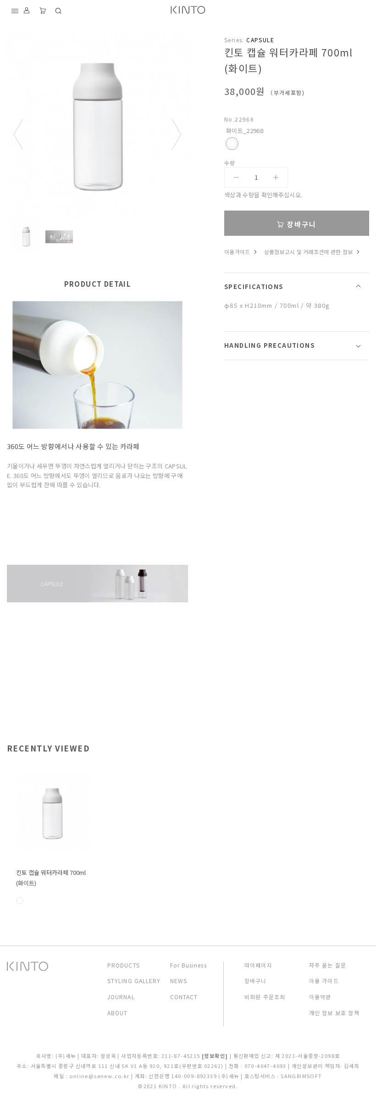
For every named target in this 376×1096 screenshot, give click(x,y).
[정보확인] (215, 1055)
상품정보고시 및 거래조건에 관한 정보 (308, 252)
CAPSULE (260, 40)
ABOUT (117, 1013)
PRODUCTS (123, 965)
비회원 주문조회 (265, 997)
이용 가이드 (324, 981)
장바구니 (300, 224)
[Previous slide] (18, 134)
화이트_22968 (232, 143)
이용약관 (320, 997)
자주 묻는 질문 (328, 965)
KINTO (169, 1086)
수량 (230, 163)
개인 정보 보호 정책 (334, 1013)
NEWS (178, 981)
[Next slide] (176, 134)
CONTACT (184, 997)
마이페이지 (258, 965)
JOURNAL (121, 997)
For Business (188, 965)
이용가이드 (237, 252)
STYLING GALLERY (134, 981)
